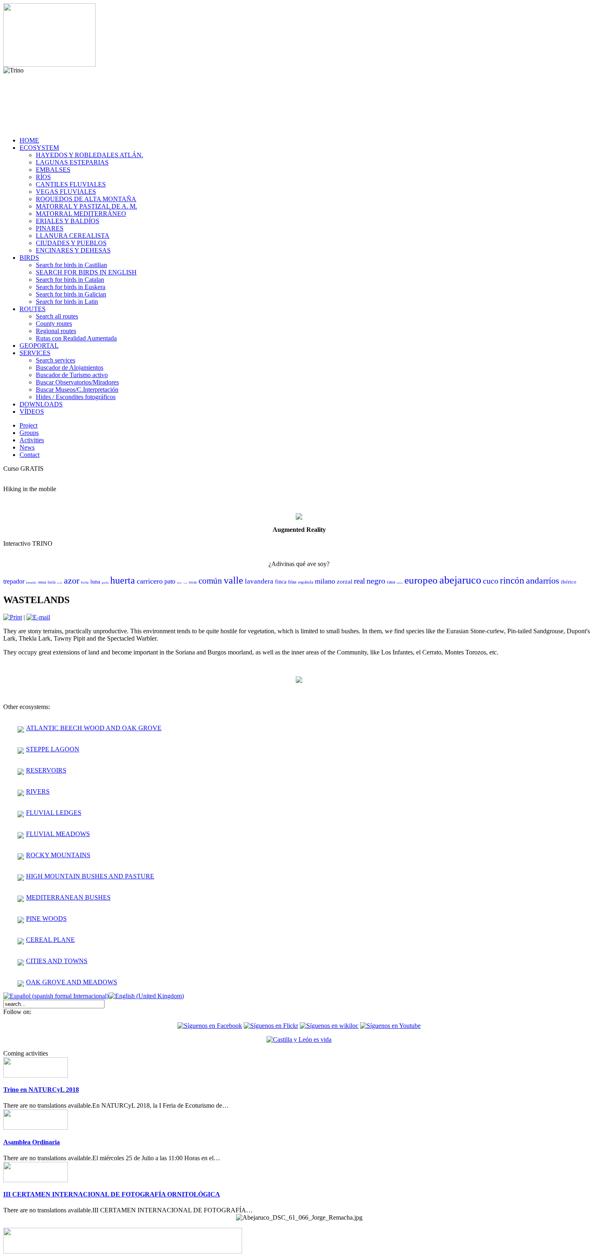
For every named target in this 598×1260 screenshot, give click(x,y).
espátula (305, 582)
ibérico (568, 582)
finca (280, 582)
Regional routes (56, 330)
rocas (193, 582)
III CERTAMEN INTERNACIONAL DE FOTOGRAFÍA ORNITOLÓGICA (111, 1194)
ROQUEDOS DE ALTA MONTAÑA (86, 198)
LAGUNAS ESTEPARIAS (72, 162)
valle (233, 580)
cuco (490, 580)
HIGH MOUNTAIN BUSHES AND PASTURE (90, 876)
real (359, 581)
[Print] (12, 617)
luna (95, 582)
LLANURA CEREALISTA (72, 235)
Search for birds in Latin (67, 301)
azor (71, 580)
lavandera (259, 581)
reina (42, 582)
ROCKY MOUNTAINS (58, 855)
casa (391, 582)
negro (376, 580)
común (210, 581)
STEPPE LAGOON (52, 749)
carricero (150, 581)
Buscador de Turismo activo (72, 374)
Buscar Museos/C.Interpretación (77, 389)
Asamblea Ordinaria (31, 1142)
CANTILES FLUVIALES (71, 184)
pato (169, 581)
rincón (512, 580)
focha (85, 582)
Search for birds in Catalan (70, 279)
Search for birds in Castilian (71, 264)
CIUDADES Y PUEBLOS (71, 242)
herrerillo (31, 582)
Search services (55, 360)
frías (292, 582)
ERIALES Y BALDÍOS (67, 220)
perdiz (59, 583)
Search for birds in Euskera (70, 286)
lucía (51, 582)
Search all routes (57, 316)
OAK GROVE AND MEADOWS (71, 982)
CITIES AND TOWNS (56, 960)
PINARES (49, 228)
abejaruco (460, 580)
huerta (122, 580)
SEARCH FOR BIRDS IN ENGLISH (86, 272)
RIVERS (38, 791)
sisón (185, 583)
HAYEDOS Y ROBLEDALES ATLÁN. (89, 154)
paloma (400, 583)
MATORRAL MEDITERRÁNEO (81, 213)
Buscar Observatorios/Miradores (77, 382)
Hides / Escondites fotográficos (76, 396)
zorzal (344, 581)
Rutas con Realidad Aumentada (76, 338)
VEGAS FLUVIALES (66, 191)
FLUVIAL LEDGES (53, 812)
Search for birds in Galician (71, 294)
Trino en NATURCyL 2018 (41, 1089)
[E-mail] (38, 617)
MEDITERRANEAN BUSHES (68, 897)
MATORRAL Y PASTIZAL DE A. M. (86, 206)
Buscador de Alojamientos (69, 367)
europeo (421, 580)
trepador (13, 581)
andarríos (542, 580)
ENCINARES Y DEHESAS (73, 250)
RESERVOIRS (46, 770)
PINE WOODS (46, 918)
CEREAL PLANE (50, 939)
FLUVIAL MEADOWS (58, 833)
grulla (105, 582)
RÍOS (43, 176)
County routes (54, 323)
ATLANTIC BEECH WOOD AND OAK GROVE (94, 727)
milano (325, 581)
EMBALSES (53, 169)
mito (179, 583)
